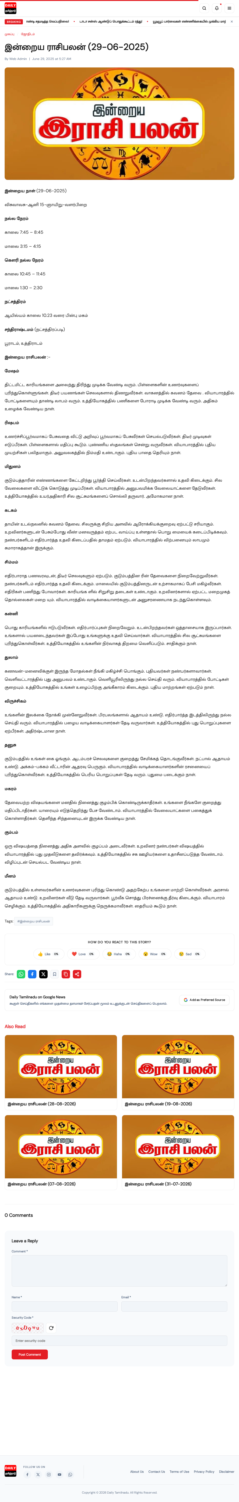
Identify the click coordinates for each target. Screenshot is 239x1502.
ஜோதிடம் (28, 34)
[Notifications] (217, 8)
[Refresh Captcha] (51, 1328)
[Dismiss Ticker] (231, 21)
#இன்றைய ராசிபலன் (33, 921)
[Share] (77, 974)
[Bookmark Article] (54, 974)
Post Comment (30, 1354)
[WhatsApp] (21, 974)
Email (126, 1297)
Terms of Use (179, 1472)
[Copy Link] (66, 974)
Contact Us (156, 1472)
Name (17, 1297)
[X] (43, 974)
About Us (137, 1472)
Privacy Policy (204, 1472)
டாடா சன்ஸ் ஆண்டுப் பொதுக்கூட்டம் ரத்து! (85, 21)
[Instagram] (49, 1475)
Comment (20, 1251)
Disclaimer (226, 1472)
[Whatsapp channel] (70, 1475)
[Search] (204, 8)
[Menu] (229, 8)
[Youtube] (59, 1475)
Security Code (22, 1318)
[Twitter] (38, 1475)
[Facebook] (32, 974)
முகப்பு (9, 34)
